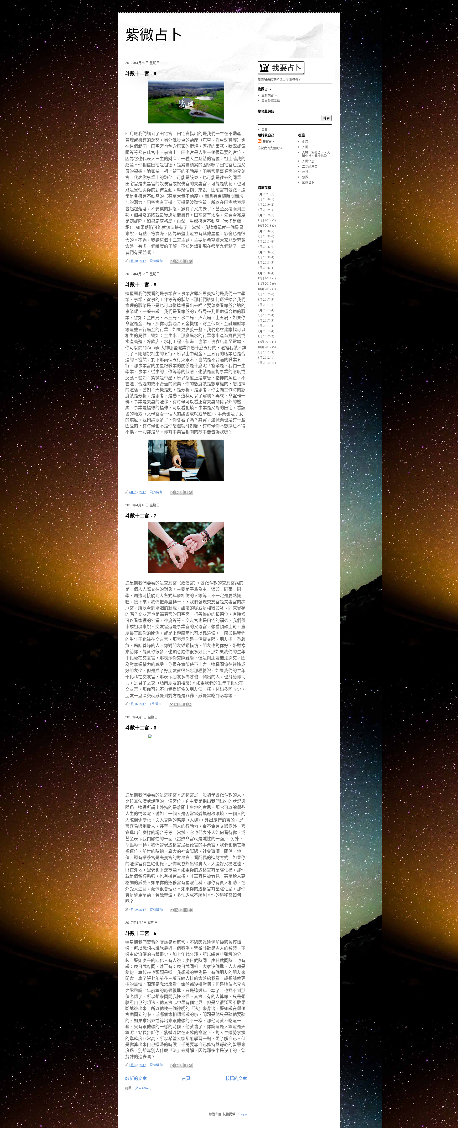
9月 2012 (264, 352)
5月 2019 (264, 199)
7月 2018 (264, 241)
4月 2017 (264, 320)
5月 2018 (264, 252)
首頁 (186, 1078)
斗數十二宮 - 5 (140, 933)
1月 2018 (264, 273)
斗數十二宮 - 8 (140, 284)
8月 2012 (264, 357)
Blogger (243, 1114)
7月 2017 (264, 305)
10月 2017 (264, 289)
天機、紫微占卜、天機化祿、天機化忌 (316, 154)
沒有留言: (157, 261)
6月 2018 (264, 247)
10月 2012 (264, 347)
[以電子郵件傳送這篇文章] (172, 261)
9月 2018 (264, 231)
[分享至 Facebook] (185, 261)
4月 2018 (264, 257)
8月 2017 (264, 299)
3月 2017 (264, 326)
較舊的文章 (236, 1078)
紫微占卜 (153, 35)
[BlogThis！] (176, 261)
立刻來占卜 (269, 95)
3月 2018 (264, 262)
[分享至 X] (181, 261)
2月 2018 (264, 268)
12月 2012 (264, 342)
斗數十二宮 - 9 (140, 73)
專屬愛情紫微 (270, 100)
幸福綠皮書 (309, 166)
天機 (305, 147)
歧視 (305, 172)
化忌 (305, 141)
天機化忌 (308, 161)
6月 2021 (264, 194)
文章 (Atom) (143, 1088)
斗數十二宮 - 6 (140, 727)
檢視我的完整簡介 (270, 148)
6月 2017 (264, 310)
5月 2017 (264, 315)
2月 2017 (264, 331)
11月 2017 (264, 283)
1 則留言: (156, 704)
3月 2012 (264, 363)
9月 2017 (264, 294)
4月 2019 (264, 204)
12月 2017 (264, 278)
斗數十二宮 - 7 (140, 515)
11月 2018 (264, 220)
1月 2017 (264, 336)
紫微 (305, 177)
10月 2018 (264, 225)
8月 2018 (264, 236)
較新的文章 (136, 1078)
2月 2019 (264, 215)
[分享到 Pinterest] (190, 261)
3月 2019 (264, 210)
